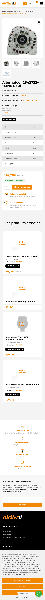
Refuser (22, 586)
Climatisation (8, 531)
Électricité (7, 534)
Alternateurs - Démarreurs (12, 11)
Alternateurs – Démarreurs (14, 537)
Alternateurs (30, 11)
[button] (39, 22)
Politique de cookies (21, 597)
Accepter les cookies (22, 580)
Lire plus (7, 113)
